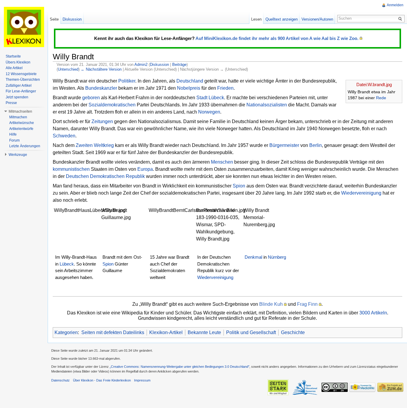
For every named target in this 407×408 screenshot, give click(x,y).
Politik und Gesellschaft (251, 332)
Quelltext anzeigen (281, 19)
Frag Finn (307, 304)
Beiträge (179, 64)
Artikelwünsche (21, 123)
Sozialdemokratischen (112, 104)
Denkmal (253, 257)
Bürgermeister (284, 145)
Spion (239, 185)
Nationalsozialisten (266, 104)
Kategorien (66, 332)
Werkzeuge (18, 155)
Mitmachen (18, 117)
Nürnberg (277, 257)
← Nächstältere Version (101, 69)
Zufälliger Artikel (19, 85)
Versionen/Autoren (317, 19)
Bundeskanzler (101, 88)
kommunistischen (71, 169)
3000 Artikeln (373, 312)
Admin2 (140, 64)
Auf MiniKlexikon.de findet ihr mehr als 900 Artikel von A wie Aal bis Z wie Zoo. (276, 38)
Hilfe (13, 134)
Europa (145, 169)
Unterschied (68, 69)
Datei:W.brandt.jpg (374, 84)
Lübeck (216, 97)
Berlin (315, 145)
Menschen (222, 162)
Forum (14, 140)
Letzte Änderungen (24, 146)
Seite (54, 19)
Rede (381, 97)
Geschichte (293, 332)
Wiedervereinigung (361, 193)
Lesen (256, 19)
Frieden (225, 88)
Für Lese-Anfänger (21, 91)
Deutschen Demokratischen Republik (105, 176)
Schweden (64, 135)
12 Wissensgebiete (21, 74)
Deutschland (189, 80)
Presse (11, 103)
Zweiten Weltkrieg (95, 145)
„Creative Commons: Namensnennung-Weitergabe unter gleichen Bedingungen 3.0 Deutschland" (179, 366)
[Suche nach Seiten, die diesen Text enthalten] (401, 18)
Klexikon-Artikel (166, 332)
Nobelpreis (188, 88)
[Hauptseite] (24, 27)
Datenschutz (60, 380)
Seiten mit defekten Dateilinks (112, 332)
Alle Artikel (14, 68)
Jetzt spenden (17, 97)
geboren (91, 97)
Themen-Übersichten (23, 79)
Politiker (126, 80)
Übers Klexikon (18, 62)
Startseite (13, 56)
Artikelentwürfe (21, 129)
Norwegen (209, 111)
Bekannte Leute (204, 332)
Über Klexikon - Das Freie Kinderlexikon (102, 380)
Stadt (201, 97)
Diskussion (159, 64)
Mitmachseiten (20, 111)
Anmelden (395, 5)
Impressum (142, 380)
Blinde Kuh (271, 304)
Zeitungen (102, 121)
